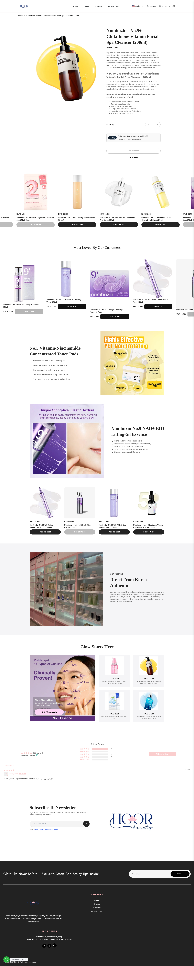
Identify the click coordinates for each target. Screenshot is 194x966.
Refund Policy (97, 911)
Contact (97, 907)
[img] (9, 770)
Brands (97, 904)
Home (20, 15)
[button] (137, 6)
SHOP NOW (133, 157)
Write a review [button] (162, 754)
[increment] (157, 124)
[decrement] (148, 124)
